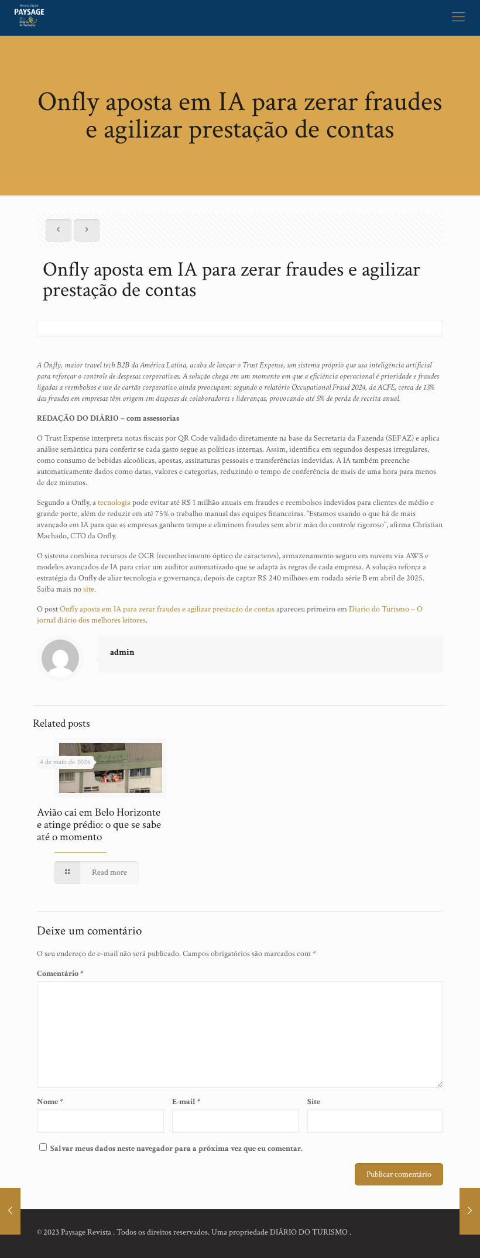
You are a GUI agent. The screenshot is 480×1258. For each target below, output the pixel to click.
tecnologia (114, 502)
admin (122, 652)
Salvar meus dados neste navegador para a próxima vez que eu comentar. (176, 1148)
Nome (50, 1102)
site (88, 589)
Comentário (60, 973)
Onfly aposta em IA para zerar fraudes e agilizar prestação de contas (167, 609)
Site (313, 1102)
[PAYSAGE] (29, 17)
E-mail (186, 1102)
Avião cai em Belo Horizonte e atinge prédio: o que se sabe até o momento (99, 824)
